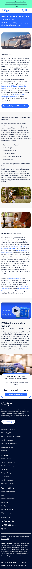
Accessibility (22, 565)
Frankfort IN (14, 537)
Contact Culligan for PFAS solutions (15, 106)
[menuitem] (26, 10)
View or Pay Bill (6, 433)
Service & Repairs (7, 440)
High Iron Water (6, 513)
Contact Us (9, 521)
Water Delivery (6, 473)
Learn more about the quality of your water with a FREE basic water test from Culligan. (16, 4)
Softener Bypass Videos (9, 444)
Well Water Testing (7, 466)
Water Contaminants (8, 492)
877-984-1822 (10, 525)
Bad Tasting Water (7, 509)
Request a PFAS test (16, 394)
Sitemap (14, 565)
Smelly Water (5, 506)
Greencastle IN (24, 537)
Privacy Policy (5, 565)
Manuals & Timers (7, 447)
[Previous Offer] (2, 4)
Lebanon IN (5, 539)
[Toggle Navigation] (29, 10)
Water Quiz (5, 469)
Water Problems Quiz (8, 462)
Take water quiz (8, 422)
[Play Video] (16, 311)
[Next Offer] (30, 4)
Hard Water (5, 502)
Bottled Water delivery (15, 278)
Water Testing (5, 459)
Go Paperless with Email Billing (11, 436)
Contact (4, 451)
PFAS (3, 495)
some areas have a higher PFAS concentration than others (15, 86)
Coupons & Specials (7, 484)
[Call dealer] (23, 10)
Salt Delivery (5, 476)
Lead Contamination (8, 499)
